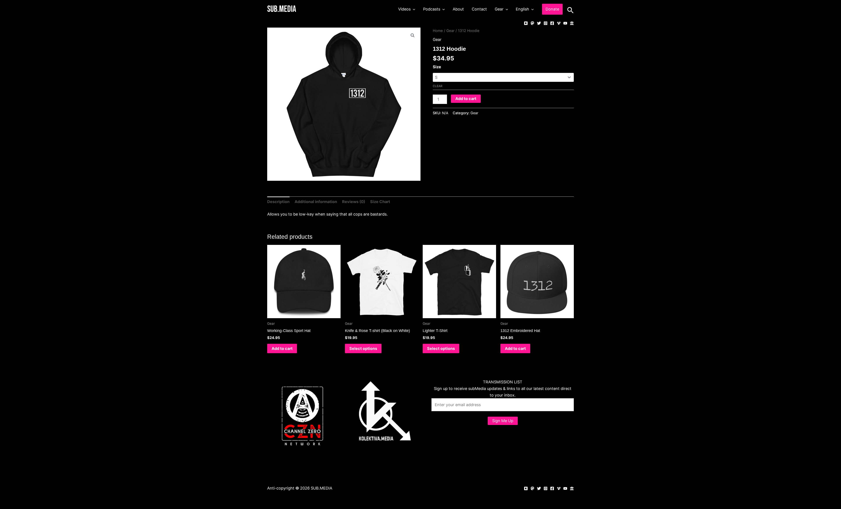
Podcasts (431, 9)
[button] (413, 9)
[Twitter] (539, 23)
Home (438, 30)
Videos (404, 9)
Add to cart (465, 98)
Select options (363, 348)
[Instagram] (546, 23)
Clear (437, 86)
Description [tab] (278, 201)
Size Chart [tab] (380, 201)
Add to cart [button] (282, 348)
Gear (499, 9)
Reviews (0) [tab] (353, 201)
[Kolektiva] (526, 23)
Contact (479, 9)
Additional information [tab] (316, 201)
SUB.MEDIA (281, 9)
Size (437, 67)
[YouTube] (565, 23)
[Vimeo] (559, 23)
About (458, 9)
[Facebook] (552, 23)
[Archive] (572, 23)
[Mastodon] (532, 23)
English (522, 9)
